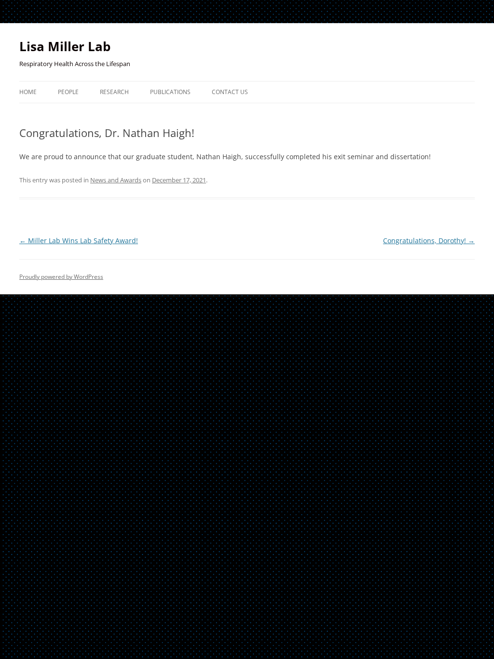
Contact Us (230, 92)
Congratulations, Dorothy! (429, 240)
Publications (170, 92)
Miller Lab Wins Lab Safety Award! (78, 240)
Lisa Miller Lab (64, 46)
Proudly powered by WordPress (61, 277)
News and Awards (115, 180)
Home (28, 92)
